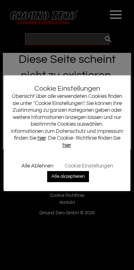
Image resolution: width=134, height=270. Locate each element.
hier (42, 138)
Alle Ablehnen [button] (37, 166)
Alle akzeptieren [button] (68, 176)
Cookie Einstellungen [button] (89, 166)
